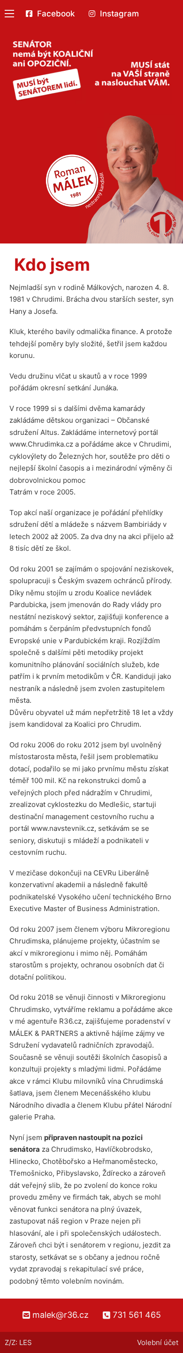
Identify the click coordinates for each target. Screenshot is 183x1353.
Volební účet (157, 1342)
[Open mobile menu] (9, 13)
